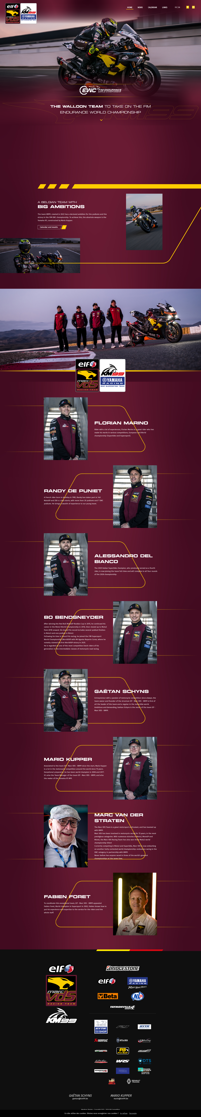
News (140, 7)
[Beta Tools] (108, 999)
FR (176, 7)
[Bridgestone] (123, 972)
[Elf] (108, 986)
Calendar (152, 7)
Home (129, 7)
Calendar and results (49, 227)
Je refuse (124, 1113)
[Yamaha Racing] (137, 988)
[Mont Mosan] (112, 1084)
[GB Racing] (144, 1042)
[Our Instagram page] (193, 8)
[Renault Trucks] (133, 1083)
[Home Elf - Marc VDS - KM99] (21, 13)
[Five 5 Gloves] (144, 1051)
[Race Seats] (101, 1051)
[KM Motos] (101, 1033)
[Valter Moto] (101, 1062)
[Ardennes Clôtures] (122, 1073)
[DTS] (144, 1064)
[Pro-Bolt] (122, 1054)
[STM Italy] (122, 1043)
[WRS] (122, 1062)
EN (179, 7)
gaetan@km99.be (80, 1098)
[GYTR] (144, 1029)
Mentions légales (87, 1110)
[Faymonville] (122, 1009)
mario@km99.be (121, 1098)
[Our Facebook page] (187, 8)
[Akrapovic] (101, 1041)
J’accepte (133, 1113)
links (164, 7)
